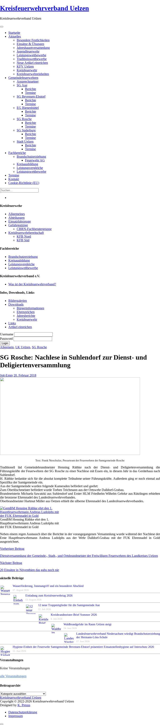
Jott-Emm (6, 375)
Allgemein (7, 347)
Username (7, 334)
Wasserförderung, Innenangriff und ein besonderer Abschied (48, 586)
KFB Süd (23, 240)
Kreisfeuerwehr (27, 319)
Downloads (16, 304)
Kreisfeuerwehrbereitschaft (26, 232)
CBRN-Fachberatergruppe (34, 229)
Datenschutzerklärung (22, 712)
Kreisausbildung (19, 260)
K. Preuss (24, 705)
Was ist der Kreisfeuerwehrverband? (32, 284)
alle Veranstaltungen (13, 676)
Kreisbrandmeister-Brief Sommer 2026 (75, 614)
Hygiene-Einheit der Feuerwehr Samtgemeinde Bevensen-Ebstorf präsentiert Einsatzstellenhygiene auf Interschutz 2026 (83, 646)
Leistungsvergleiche (21, 264)
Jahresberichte (26, 315)
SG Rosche (39, 347)
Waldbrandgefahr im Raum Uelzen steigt (87, 624)
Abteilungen (16, 217)
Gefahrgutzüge (18, 225)
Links (12, 323)
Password (7, 338)
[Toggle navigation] (1, 26)
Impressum (15, 716)
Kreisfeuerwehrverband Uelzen (44, 8)
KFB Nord (24, 236)
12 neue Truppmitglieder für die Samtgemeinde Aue (69, 605)
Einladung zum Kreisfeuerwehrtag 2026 (48, 595)
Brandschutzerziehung (23, 256)
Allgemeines (16, 214)
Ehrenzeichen (26, 312)
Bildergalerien (17, 300)
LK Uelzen (22, 347)
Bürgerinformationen (30, 308)
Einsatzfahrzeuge (19, 221)
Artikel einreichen (20, 327)
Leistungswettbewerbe (23, 268)
